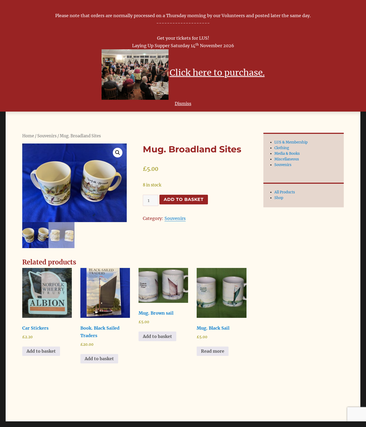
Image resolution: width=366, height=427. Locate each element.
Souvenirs (47, 136)
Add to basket (184, 199)
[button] (117, 152)
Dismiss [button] (183, 103)
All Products (284, 192)
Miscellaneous (286, 159)
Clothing (281, 148)
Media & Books (287, 153)
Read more (212, 351)
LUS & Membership (291, 142)
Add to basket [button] (41, 351)
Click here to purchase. (217, 72)
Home (28, 136)
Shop (278, 198)
